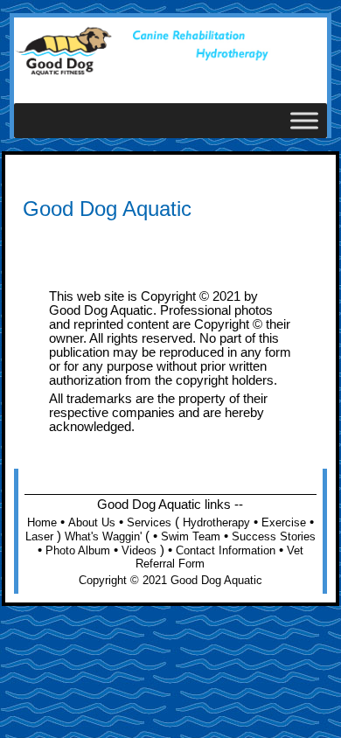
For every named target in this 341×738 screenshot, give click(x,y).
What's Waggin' (103, 536)
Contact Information (225, 550)
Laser (39, 536)
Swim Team (190, 536)
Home (42, 522)
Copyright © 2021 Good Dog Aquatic (170, 580)
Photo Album (77, 550)
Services (149, 522)
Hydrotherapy (216, 522)
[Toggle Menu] (304, 120)
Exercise (283, 522)
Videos (139, 550)
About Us (91, 522)
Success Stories (274, 536)
